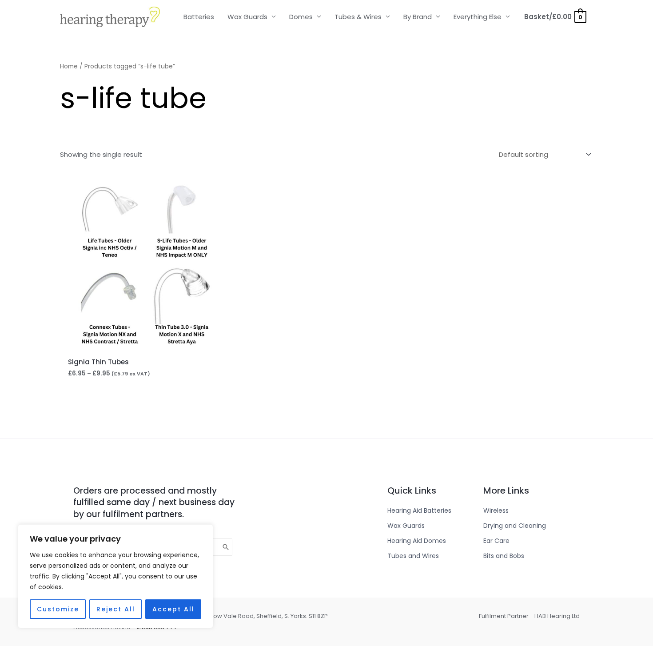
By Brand (417, 16)
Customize (58, 609)
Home (69, 66)
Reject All (115, 609)
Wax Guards (247, 16)
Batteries (198, 16)
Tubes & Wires (358, 16)
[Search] (226, 547)
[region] (115, 576)
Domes (301, 16)
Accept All (173, 609)
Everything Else (478, 16)
